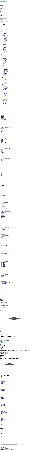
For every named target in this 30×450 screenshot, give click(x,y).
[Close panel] (0, 13)
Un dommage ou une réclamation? (4, 448)
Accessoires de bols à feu (5, 99)
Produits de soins (4, 75)
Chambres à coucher (3, 384)
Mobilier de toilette (3, 411)
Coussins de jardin (3, 206)
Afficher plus (5, 61)
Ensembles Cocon (3, 230)
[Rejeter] (0, 0)
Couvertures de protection (4, 399)
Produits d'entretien (4, 52)
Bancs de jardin (4, 63)
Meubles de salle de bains (5, 86)
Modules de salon (3, 234)
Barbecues (4, 92)
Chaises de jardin (4, 58)
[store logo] (2, 1)
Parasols (3, 67)
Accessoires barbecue (5, 95)
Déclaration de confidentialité (4, 447)
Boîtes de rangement (3, 217)
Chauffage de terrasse (5, 100)
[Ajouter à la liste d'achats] (1, 370)
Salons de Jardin (4, 78)
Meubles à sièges (3, 382)
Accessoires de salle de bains (4, 253)
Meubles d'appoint (4, 65)
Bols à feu (3, 97)
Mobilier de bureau (4, 44)
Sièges (3, 48)
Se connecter (1, 14)
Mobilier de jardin (2, 390)
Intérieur (1, 376)
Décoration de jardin (4, 101)
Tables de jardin (4, 55)
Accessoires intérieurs (5, 49)
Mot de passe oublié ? (5, 21)
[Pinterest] (1, 433)
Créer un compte (4, 14)
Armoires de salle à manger (5, 35)
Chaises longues (3, 185)
